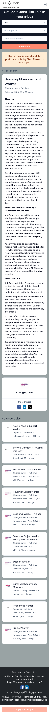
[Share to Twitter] (30, 407)
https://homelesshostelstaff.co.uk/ (24, 682)
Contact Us (31, 672)
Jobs (20, 672)
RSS (14, 672)
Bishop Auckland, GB (22, 436)
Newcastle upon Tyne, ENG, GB (26, 476)
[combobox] (24, 22)
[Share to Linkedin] (24, 407)
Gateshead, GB (19, 458)
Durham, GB (18, 594)
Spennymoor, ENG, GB (22, 568)
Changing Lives (11, 88)
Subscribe (24, 46)
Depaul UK (17, 432)
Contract (37, 454)
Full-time (25, 88)
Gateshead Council (21, 454)
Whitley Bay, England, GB (23, 613)
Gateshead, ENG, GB (13, 92)
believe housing (20, 590)
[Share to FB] (19, 407)
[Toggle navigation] (44, 4)
